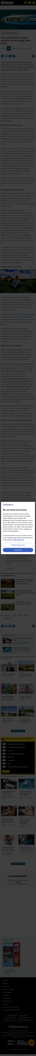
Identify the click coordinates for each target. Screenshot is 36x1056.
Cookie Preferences (18, 545)
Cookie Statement (18, 540)
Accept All (18, 550)
